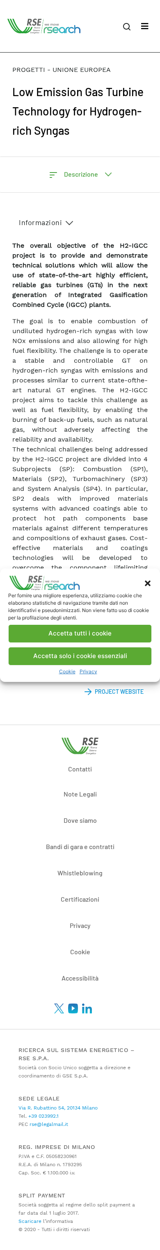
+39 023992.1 (43, 1116)
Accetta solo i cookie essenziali (80, 656)
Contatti (80, 769)
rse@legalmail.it (48, 1124)
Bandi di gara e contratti (80, 846)
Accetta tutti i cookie (80, 633)
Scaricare (29, 1221)
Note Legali (80, 794)
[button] (148, 583)
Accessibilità (80, 978)
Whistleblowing (80, 873)
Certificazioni (80, 899)
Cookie (67, 671)
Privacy (88, 671)
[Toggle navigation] (145, 26)
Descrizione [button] (81, 174)
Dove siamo (80, 820)
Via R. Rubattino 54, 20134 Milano (58, 1108)
